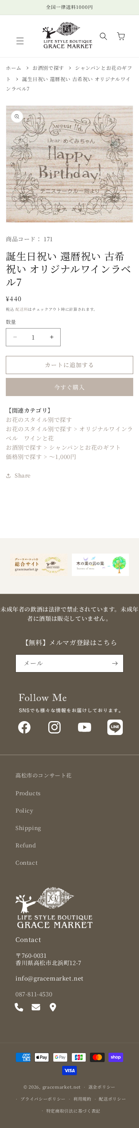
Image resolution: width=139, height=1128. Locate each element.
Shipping (28, 828)
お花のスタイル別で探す (39, 419)
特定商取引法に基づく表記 (73, 1111)
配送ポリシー (112, 1099)
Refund (25, 845)
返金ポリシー (101, 1087)
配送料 (21, 309)
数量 (11, 321)
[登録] (114, 663)
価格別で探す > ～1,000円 (41, 456)
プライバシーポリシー (43, 1099)
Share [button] (23, 475)
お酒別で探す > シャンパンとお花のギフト (63, 447)
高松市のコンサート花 (43, 775)
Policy (24, 810)
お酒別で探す (48, 67)
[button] (20, 40)
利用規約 (82, 1099)
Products (28, 793)
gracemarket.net (61, 1087)
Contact (26, 862)
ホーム (14, 67)
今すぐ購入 (69, 387)
